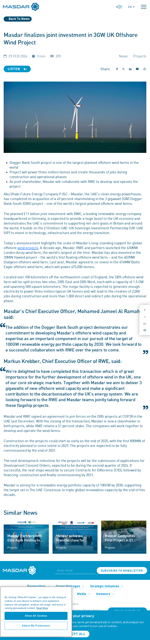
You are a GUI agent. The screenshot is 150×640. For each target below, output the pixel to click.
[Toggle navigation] (143, 6)
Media (82, 594)
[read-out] (119, 7)
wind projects (27, 247)
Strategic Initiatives (105, 586)
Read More (42, 608)
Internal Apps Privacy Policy (82, 610)
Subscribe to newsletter (122, 570)
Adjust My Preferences (36, 625)
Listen (14, 69)
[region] (36, 611)
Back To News (19, 19)
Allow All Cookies (36, 615)
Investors (103, 594)
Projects (12, 547)
